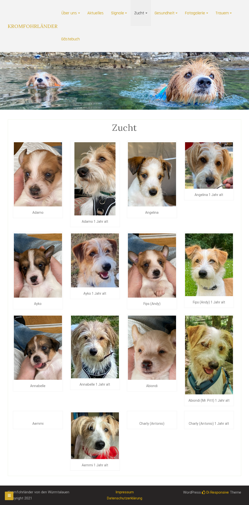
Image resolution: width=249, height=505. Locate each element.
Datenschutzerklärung (124, 498)
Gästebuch (70, 39)
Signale (117, 13)
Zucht (139, 13)
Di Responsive (217, 492)
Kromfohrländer (33, 26)
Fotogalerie (195, 13)
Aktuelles (95, 13)
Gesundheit (165, 13)
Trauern (222, 13)
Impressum (125, 492)
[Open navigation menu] (9, 496)
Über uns (69, 13)
